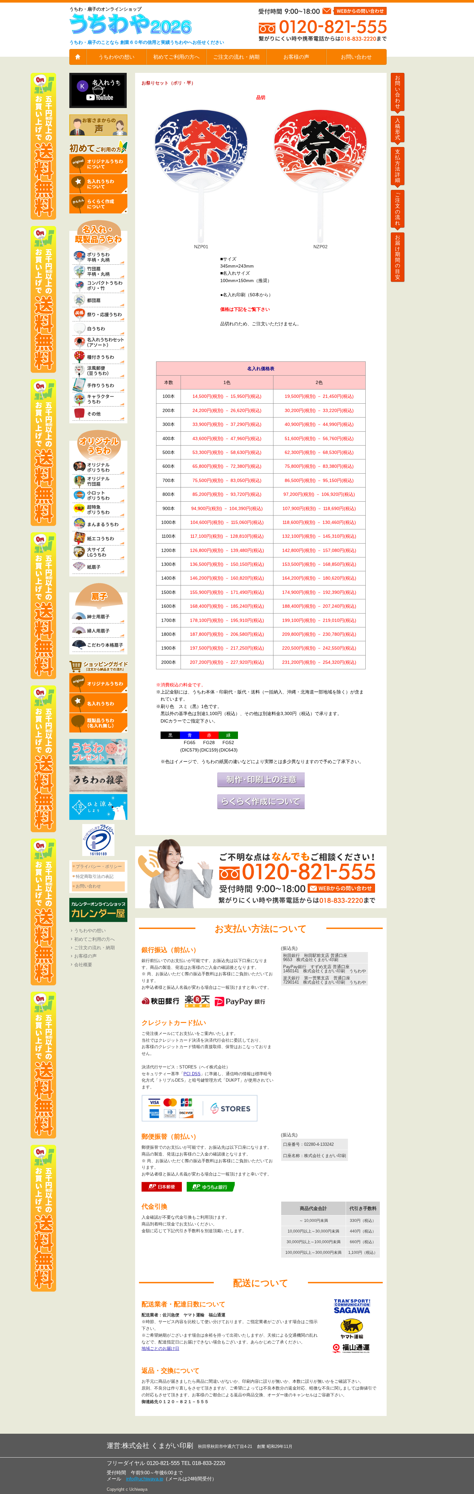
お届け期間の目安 (397, 257)
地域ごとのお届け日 (160, 1348)
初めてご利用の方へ (176, 57)
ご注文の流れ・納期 (236, 57)
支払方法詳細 (397, 166)
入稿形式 (397, 129)
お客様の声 (296, 57)
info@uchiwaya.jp (144, 1478)
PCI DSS (192, 1073)
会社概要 (83, 964)
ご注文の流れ (397, 209)
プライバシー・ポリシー (99, 866)
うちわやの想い (116, 57)
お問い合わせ (356, 57)
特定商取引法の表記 (95, 876)
